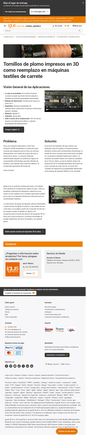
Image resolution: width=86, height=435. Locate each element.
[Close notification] (83, 3)
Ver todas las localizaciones (15, 12)
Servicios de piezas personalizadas (26, 37)
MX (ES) (79, 26)
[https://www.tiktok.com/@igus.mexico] (19, 366)
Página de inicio (9, 37)
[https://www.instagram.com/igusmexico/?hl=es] (10, 366)
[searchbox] (41, 31)
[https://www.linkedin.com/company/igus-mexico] (27, 366)
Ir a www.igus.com (38, 12)
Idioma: (53, 364)
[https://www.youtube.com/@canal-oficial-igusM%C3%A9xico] (14, 366)
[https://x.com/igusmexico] (23, 366)
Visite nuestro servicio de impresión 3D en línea (23, 232)
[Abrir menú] (5, 26)
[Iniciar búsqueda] (79, 30)
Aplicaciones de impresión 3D (46, 37)
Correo (28, 273)
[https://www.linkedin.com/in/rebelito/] (31, 366)
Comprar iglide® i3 (12, 130)
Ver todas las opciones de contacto (16, 332)
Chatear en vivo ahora (67, 431)
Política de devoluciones (12, 337)
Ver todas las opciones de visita (15, 334)
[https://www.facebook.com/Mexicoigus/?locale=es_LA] (6, 366)
